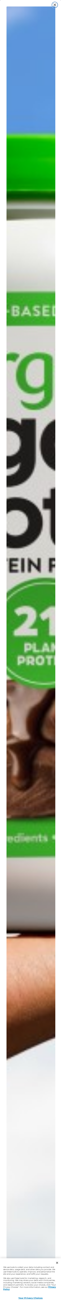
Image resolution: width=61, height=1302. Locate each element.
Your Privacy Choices (30, 1297)
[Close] (57, 1262)
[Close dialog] (55, 5)
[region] (30, 1280)
